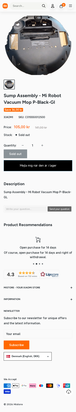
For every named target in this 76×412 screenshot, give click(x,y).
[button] (31, 274)
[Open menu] (70, 6)
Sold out (15, 154)
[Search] (44, 6)
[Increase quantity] (42, 145)
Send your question (59, 208)
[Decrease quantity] (23, 145)
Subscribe (16, 345)
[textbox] (26, 209)
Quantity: (10, 145)
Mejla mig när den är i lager (38, 165)
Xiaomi (8, 117)
